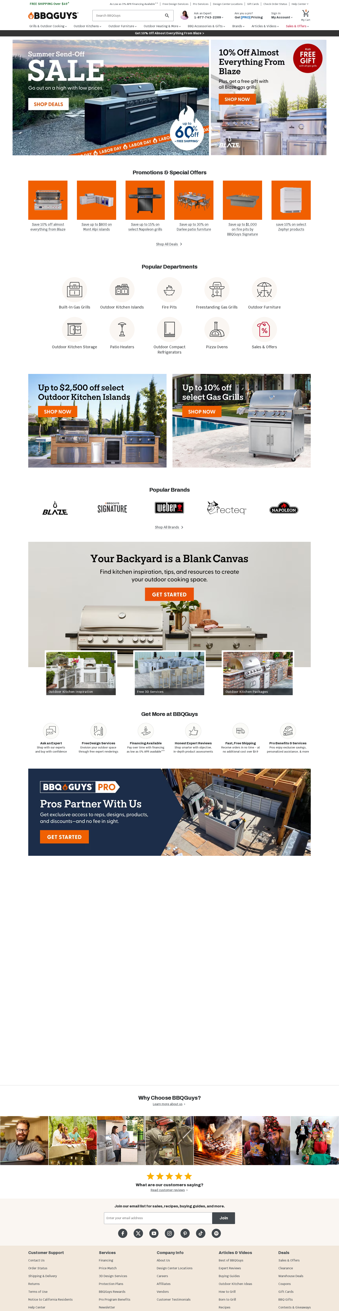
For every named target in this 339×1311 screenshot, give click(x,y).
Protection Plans (111, 1284)
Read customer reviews (168, 1190)
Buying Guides (229, 1276)
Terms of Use (37, 1292)
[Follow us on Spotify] (216, 1233)
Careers (162, 1276)
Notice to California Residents (50, 1299)
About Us (163, 1260)
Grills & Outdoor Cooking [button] (46, 26)
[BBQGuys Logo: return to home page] (58, 15)
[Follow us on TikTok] (200, 1233)
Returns (34, 1284)
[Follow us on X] (138, 1233)
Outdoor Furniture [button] (121, 26)
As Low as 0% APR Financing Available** (134, 4)
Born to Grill (227, 1299)
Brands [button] (237, 26)
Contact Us (36, 1260)
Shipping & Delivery (42, 1276)
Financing (106, 1260)
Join (224, 1218)
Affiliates (163, 1284)
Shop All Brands (167, 527)
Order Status (37, 1268)
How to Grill (227, 1292)
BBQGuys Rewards (112, 1292)
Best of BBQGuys (231, 1260)
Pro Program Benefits (114, 1299)
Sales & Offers (289, 1260)
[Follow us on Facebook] (122, 1233)
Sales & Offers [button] (296, 26)
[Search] (167, 15)
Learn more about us (167, 1104)
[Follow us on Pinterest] (185, 1233)
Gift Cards (253, 4)
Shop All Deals (167, 244)
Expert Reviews (230, 1268)
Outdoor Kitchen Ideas (235, 1284)
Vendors (163, 1292)
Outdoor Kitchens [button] (86, 26)
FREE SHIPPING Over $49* (49, 4)
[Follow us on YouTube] (154, 1233)
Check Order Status (275, 4)
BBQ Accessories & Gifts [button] (205, 26)
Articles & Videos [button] (264, 26)
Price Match (108, 1268)
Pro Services (201, 4)
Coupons (284, 1284)
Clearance (285, 1268)
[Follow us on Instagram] (169, 1233)
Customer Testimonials (173, 1299)
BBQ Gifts (285, 1299)
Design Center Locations (228, 4)
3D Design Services (113, 1276)
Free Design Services (176, 4)
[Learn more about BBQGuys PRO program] (169, 812)
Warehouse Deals (290, 1276)
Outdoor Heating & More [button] (161, 26)
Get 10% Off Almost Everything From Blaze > (169, 33)
